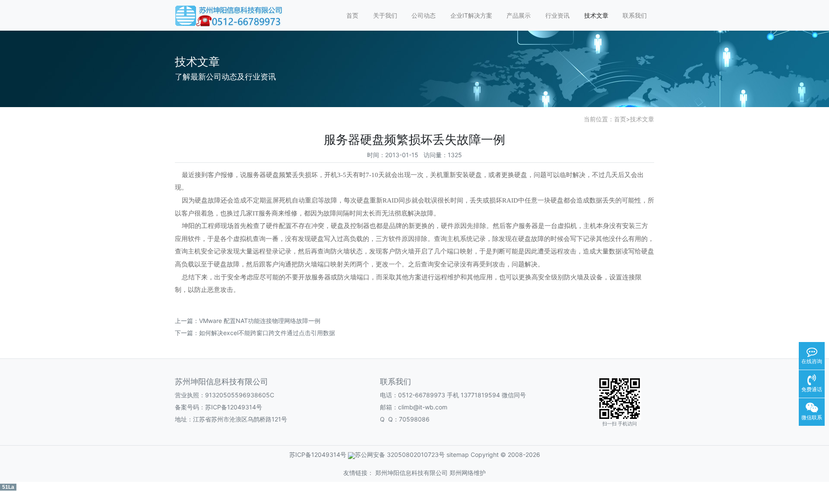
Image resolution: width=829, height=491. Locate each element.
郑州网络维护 (467, 472)
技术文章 (596, 15)
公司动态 (423, 15)
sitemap (457, 454)
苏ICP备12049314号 (233, 407)
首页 (352, 15)
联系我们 (635, 15)
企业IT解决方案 (471, 15)
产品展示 (518, 15)
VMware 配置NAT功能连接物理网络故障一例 (259, 320)
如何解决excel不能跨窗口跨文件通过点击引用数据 (267, 332)
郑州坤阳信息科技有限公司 (411, 472)
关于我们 (385, 15)
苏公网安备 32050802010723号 (400, 454)
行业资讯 (557, 15)
